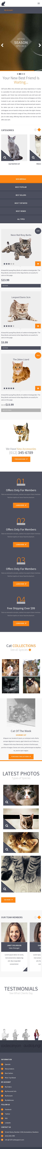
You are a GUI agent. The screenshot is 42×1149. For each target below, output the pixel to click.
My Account (8, 10)
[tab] (5, 1034)
